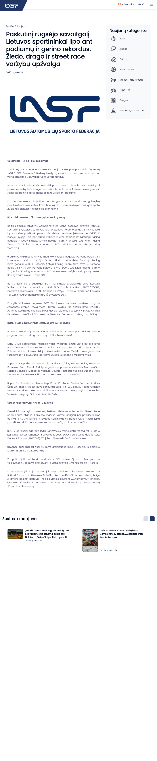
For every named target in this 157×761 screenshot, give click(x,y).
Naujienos (22, 26)
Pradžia (10, 26)
